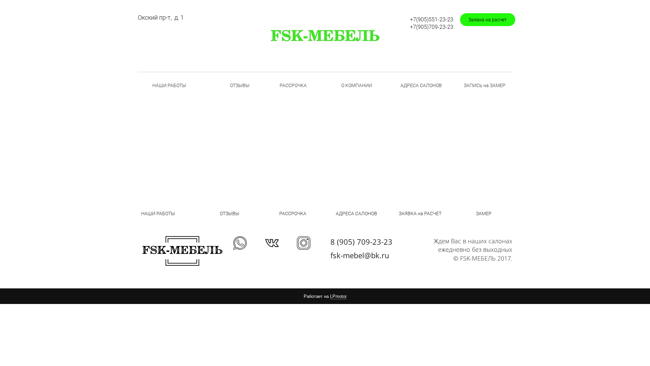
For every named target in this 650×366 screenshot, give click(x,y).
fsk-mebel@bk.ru (359, 255)
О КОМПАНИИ (356, 85)
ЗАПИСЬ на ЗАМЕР (484, 85)
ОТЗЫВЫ (240, 85)
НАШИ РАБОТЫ (169, 85)
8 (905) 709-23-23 (361, 242)
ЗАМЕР (484, 213)
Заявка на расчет (488, 19)
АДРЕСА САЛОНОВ (421, 85)
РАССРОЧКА (293, 85)
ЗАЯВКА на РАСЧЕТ (420, 213)
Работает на (325, 296)
